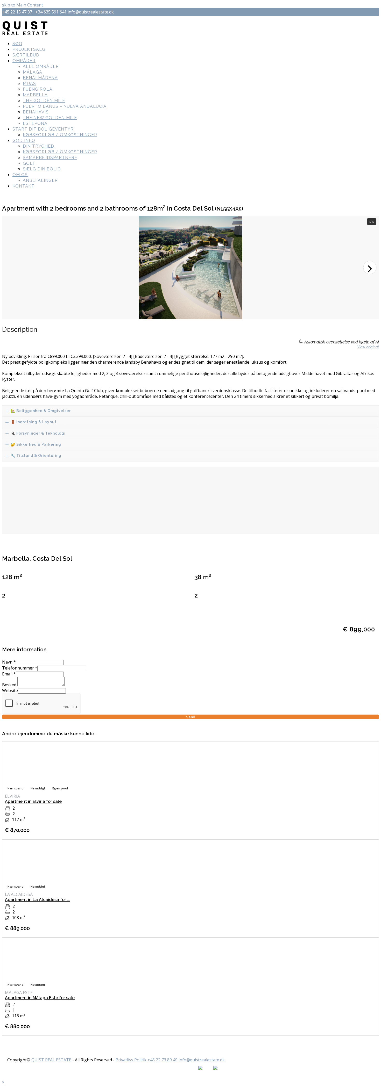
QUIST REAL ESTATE (51, 1060)
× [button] (3, 1082)
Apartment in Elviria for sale (33, 801)
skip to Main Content (22, 5)
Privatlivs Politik (131, 1060)
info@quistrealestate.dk (91, 12)
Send (190, 717)
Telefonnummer (19, 668)
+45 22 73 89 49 (162, 1060)
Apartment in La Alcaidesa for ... (37, 899)
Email (9, 674)
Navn (9, 662)
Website (10, 690)
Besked (9, 685)
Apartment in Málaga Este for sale (40, 997)
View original (368, 347)
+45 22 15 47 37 (17, 12)
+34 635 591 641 (51, 12)
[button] (369, 267)
